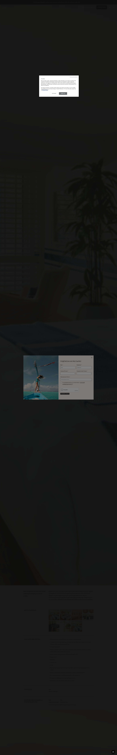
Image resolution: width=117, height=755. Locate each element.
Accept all (63, 93)
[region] (59, 86)
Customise (54, 93)
